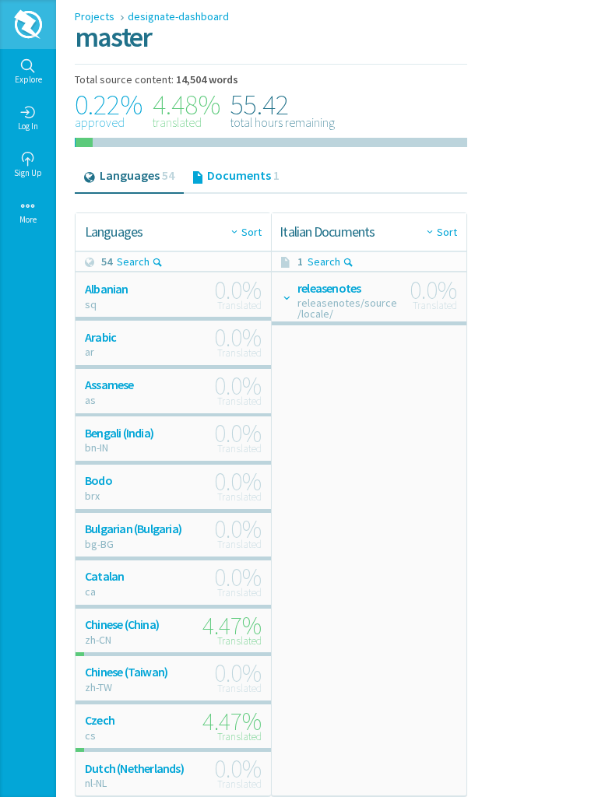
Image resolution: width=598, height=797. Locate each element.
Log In (28, 126)
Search (133, 262)
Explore (28, 79)
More (28, 219)
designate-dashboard (178, 16)
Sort (251, 232)
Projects (96, 16)
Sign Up (28, 172)
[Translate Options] (286, 297)
